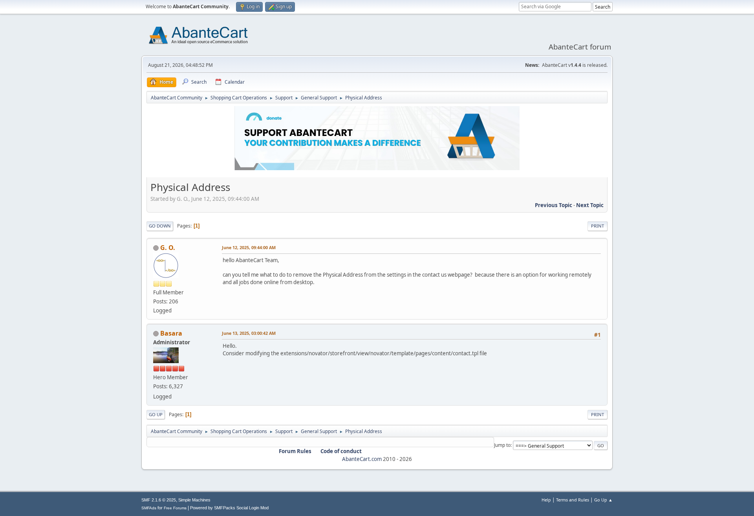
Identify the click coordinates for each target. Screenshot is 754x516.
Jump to (502, 445)
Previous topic (553, 205)
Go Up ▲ (603, 500)
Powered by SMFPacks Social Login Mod (229, 507)
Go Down (160, 226)
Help (546, 500)
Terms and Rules (572, 500)
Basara (171, 333)
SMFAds (148, 508)
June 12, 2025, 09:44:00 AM (249, 247)
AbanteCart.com (362, 459)
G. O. (167, 247)
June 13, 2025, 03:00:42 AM (249, 333)
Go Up (156, 414)
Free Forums (175, 508)
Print (597, 226)
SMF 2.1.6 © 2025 (158, 500)
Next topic (590, 205)
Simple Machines (194, 500)
